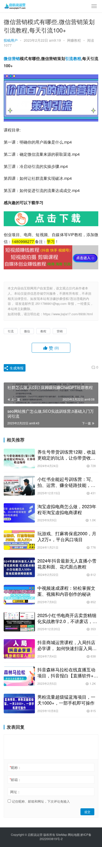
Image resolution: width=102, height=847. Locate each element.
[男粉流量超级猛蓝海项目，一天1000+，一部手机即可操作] (19, 703)
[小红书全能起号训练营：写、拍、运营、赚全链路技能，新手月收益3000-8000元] (19, 486)
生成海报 (16, 367)
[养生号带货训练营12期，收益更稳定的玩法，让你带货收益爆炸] (19, 458)
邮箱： (15, 779)
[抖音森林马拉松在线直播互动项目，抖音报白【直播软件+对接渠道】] (19, 676)
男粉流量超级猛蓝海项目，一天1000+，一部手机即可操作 (66, 700)
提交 (87, 812)
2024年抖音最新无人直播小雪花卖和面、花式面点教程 (66, 563)
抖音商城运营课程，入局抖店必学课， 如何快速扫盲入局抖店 (67, 645)
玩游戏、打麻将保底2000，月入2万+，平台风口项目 (66, 536)
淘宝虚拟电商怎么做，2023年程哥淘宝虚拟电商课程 (66, 509)
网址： (15, 791)
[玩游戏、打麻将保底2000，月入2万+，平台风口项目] (19, 540)
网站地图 (74, 834)
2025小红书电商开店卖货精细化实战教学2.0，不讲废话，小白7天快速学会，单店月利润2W (67, 618)
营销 (16, 58)
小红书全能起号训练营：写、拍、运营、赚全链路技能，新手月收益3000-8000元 (66, 482)
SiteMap (61, 834)
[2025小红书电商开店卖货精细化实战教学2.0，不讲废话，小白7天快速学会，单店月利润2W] (19, 622)
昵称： (15, 767)
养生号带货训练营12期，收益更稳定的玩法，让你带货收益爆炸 (66, 455)
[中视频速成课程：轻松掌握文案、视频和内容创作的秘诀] (19, 594)
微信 (8, 58)
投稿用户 (11, 40)
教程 (77, 58)
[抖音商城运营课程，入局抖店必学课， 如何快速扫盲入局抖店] (19, 649)
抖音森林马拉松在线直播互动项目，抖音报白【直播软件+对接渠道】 (67, 672)
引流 (69, 58)
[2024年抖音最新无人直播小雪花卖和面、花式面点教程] (19, 567)
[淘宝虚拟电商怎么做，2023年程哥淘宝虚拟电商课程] (19, 513)
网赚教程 (74, 40)
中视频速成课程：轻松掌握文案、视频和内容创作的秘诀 (66, 591)
